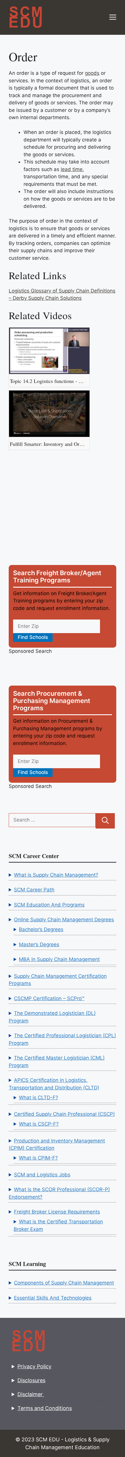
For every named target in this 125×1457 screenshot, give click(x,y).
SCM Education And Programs (49, 905)
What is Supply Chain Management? (56, 875)
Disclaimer (30, 1394)
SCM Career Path (34, 890)
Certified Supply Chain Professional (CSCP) (64, 1114)
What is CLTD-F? (38, 1097)
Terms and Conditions (44, 1408)
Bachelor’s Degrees (41, 929)
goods (92, 73)
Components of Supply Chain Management (64, 1283)
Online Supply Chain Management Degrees (64, 919)
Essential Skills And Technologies (53, 1298)
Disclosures (31, 1380)
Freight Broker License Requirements (57, 1212)
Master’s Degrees (39, 944)
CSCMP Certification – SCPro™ (49, 998)
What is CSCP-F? (39, 1124)
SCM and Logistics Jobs (42, 1175)
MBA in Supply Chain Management (59, 959)
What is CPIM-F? (38, 1158)
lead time (72, 169)
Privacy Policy (34, 1366)
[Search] (105, 821)
